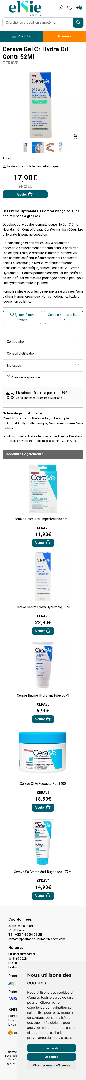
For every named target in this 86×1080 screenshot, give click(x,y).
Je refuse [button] (51, 1056)
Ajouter (40, 543)
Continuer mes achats (64, 315)
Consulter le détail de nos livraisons (39, 398)
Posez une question (25, 377)
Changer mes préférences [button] (51, 1065)
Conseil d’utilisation (21, 353)
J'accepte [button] (51, 1048)
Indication (14, 365)
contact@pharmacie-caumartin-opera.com (36, 939)
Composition (16, 342)
